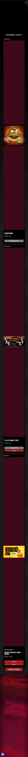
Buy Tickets (14, 661)
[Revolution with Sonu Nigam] (14, 551)
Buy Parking (14, 450)
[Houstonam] (14, 135)
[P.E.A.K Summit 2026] (14, 342)
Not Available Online (14, 241)
